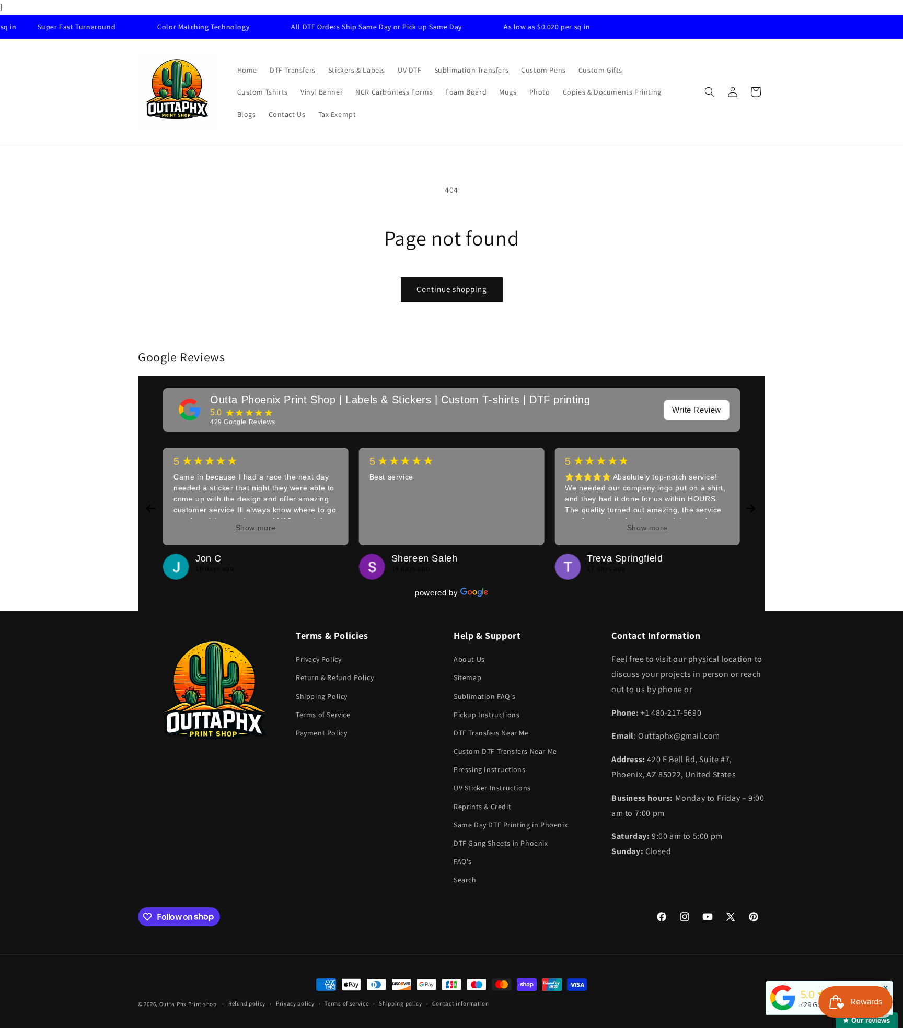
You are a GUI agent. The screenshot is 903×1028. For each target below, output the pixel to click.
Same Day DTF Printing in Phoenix (511, 825)
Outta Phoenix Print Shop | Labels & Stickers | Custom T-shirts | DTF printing (400, 399)
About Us (469, 659)
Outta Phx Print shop (188, 1004)
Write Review (696, 409)
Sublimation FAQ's (484, 696)
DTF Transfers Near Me (491, 733)
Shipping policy (400, 1003)
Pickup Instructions (486, 714)
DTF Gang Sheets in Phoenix (501, 843)
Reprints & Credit (482, 806)
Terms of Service (323, 714)
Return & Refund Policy (335, 677)
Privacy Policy (318, 659)
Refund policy (246, 1003)
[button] (709, 91)
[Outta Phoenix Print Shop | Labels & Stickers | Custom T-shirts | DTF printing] (190, 409)
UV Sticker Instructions (492, 787)
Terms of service (346, 1003)
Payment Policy (321, 733)
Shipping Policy (322, 696)
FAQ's (463, 861)
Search (465, 879)
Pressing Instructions (490, 769)
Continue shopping (451, 289)
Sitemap (467, 677)
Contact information (460, 1003)
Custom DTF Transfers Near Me (505, 751)
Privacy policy (295, 1003)
